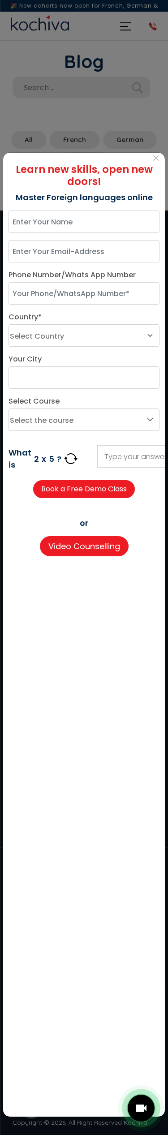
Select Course (34, 401)
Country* (25, 317)
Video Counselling (84, 546)
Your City (25, 359)
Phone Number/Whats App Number (72, 275)
